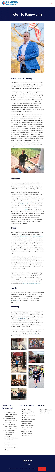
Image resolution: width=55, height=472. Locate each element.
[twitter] (26, 464)
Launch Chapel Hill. (32, 202)
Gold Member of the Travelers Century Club (31, 236)
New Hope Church (33, 333)
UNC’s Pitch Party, (22, 318)
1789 (26, 209)
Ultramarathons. (15, 300)
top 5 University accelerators (27, 204)
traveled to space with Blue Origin (31, 283)
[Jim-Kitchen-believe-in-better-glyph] (10, 2)
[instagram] (29, 464)
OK (41, 469)
